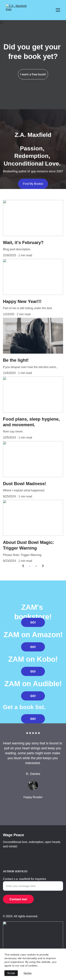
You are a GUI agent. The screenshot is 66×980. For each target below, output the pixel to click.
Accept (11, 973)
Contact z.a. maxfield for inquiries (24, 878)
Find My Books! (33, 183)
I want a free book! (33, 74)
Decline (28, 973)
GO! (33, 622)
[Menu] (58, 10)
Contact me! (18, 899)
